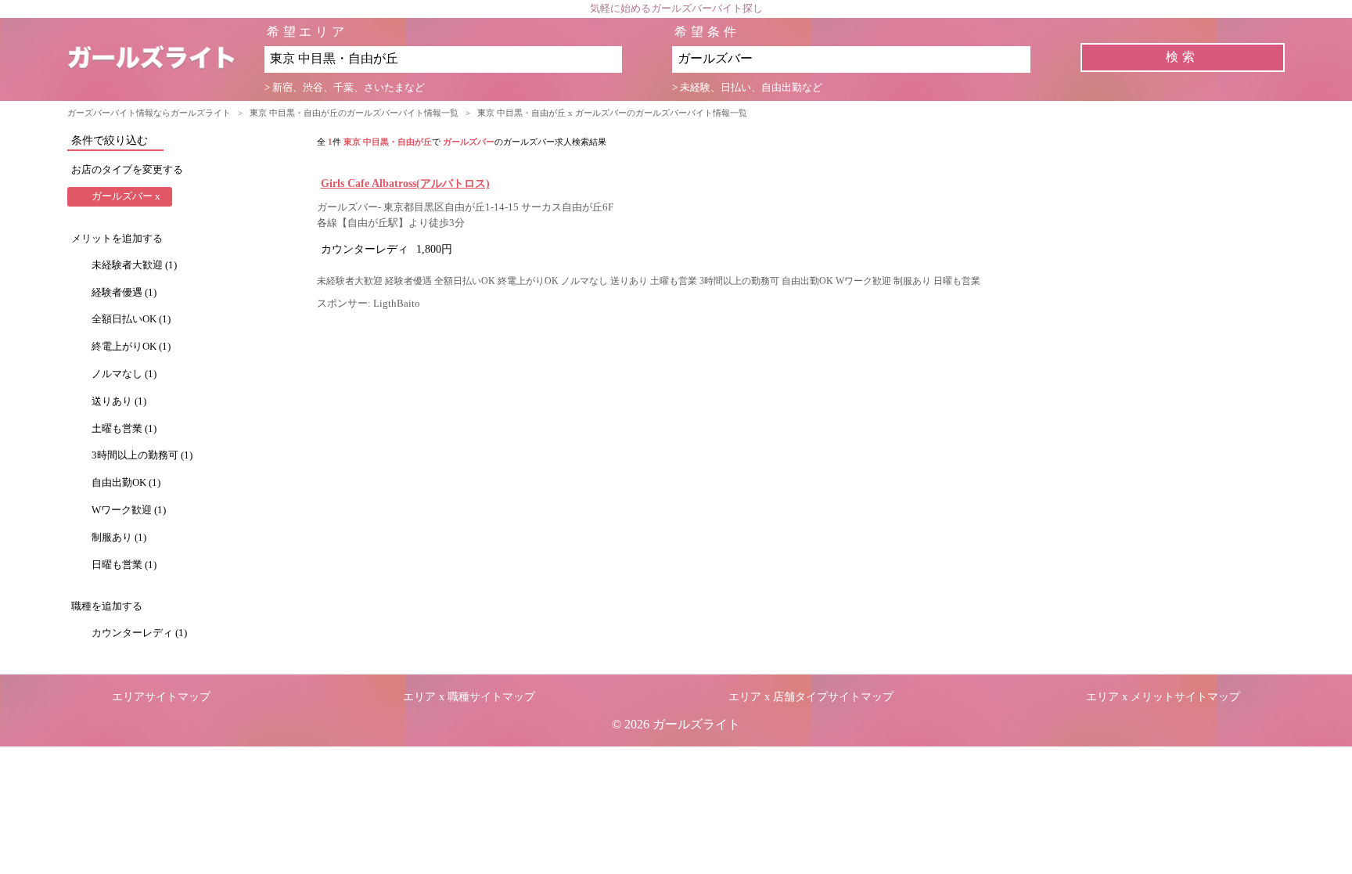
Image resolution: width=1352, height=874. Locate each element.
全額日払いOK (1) (131, 319)
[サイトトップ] (165, 59)
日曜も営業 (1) (124, 564)
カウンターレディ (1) (139, 633)
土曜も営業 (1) (124, 428)
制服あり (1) (119, 537)
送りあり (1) (119, 401)
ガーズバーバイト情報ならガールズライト (149, 112)
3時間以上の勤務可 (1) (142, 455)
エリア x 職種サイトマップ (469, 697)
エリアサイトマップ (161, 697)
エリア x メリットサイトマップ (1163, 697)
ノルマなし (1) (124, 374)
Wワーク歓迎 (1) (129, 510)
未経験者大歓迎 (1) (134, 265)
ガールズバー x (126, 196)
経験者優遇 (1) (124, 292)
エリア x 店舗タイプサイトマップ (811, 697)
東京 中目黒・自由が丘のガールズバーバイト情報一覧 (354, 112)
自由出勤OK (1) (126, 482)
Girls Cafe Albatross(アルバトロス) (405, 183)
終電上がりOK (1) (131, 346)
